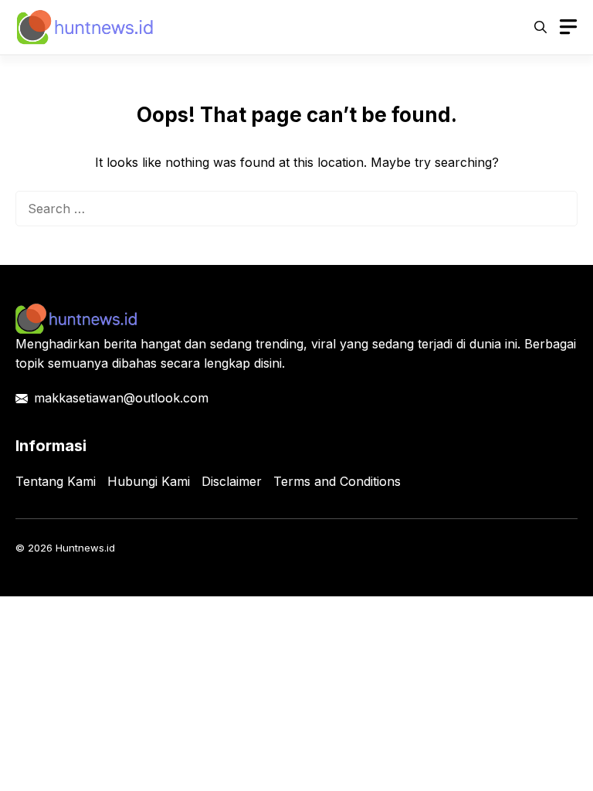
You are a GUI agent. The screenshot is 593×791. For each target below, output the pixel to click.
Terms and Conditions (337, 481)
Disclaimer (232, 481)
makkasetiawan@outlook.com (121, 398)
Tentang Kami (55, 481)
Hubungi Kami (148, 481)
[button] (540, 27)
